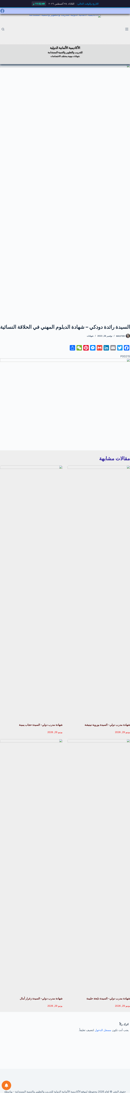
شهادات (90, 336)
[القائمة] (126, 29)
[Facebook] (2, 11)
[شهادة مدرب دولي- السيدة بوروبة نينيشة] (99, 592)
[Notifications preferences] (6, 1085)
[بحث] (3, 29)
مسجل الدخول (103, 1030)
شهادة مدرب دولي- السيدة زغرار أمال (41, 998)
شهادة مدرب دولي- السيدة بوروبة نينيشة (107, 724)
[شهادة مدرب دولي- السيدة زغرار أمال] (31, 866)
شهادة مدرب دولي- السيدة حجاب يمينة (40, 724)
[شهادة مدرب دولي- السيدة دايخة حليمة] (99, 866)
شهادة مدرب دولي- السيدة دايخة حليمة (108, 998)
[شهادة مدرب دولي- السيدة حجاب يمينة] (31, 592)
